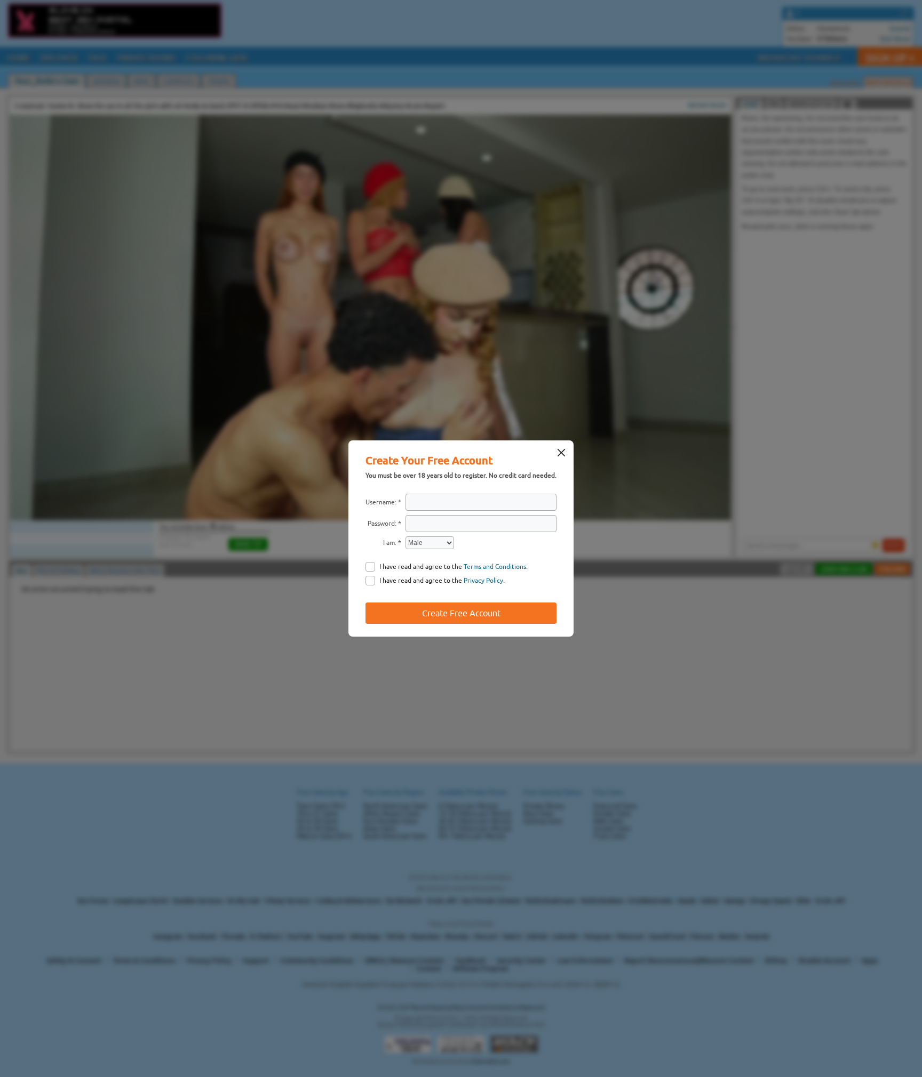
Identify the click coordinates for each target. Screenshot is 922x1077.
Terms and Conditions (495, 566)
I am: (389, 542)
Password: (382, 523)
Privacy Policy (483, 580)
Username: (380, 502)
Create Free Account (461, 613)
